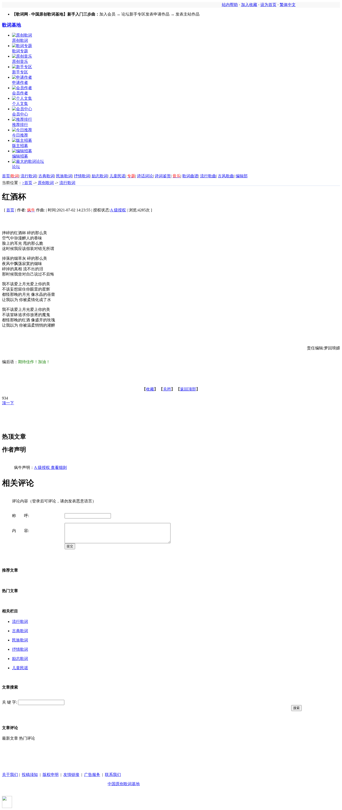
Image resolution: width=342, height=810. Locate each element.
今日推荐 (20, 135)
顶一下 (8, 403)
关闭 (167, 389)
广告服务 (92, 774)
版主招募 (20, 146)
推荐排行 (20, 124)
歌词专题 (20, 51)
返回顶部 (188, 389)
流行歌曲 (208, 176)
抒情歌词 (82, 176)
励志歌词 (100, 176)
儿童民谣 (117, 176)
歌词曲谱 (190, 176)
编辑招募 (20, 156)
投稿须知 (30, 774)
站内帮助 (230, 5)
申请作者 (20, 82)
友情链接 (71, 774)
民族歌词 (64, 176)
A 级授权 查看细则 (50, 467)
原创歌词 (20, 40)
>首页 (27, 183)
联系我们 (113, 774)
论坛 (16, 167)
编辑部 (242, 176)
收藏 (150, 389)
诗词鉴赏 (163, 176)
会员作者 (20, 93)
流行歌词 (29, 176)
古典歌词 (46, 176)
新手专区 (20, 72)
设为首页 (268, 5)
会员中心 (20, 114)
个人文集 (20, 103)
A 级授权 (118, 210)
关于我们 (10, 774)
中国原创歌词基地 (124, 784)
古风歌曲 (226, 176)
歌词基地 (11, 25)
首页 (6, 176)
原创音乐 (20, 61)
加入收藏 (249, 5)
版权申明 (51, 774)
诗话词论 (145, 176)
